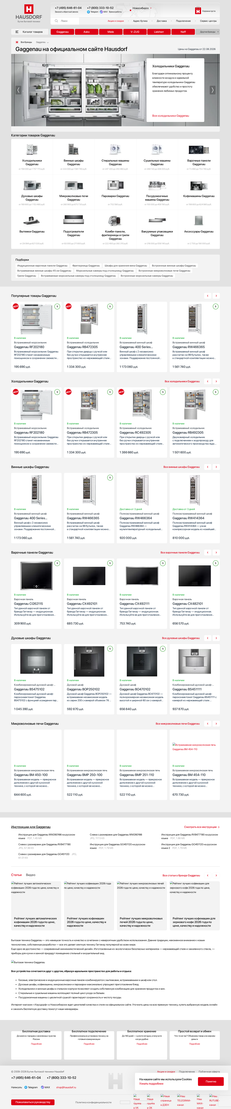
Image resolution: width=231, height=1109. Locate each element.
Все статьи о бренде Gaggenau (181, 875)
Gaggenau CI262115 (28, 602)
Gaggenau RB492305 (189, 430)
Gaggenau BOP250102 (83, 687)
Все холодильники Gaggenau (170, 115)
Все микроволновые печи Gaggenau (178, 723)
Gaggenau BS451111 (192, 687)
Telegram (94, 12)
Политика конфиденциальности (93, 1102)
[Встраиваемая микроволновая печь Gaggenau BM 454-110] (195, 748)
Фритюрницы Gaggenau (86, 265)
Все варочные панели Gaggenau (180, 552)
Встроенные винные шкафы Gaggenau (174, 265)
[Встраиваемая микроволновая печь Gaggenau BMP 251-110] (142, 748)
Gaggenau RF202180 (30, 345)
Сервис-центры (208, 21)
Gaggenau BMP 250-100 (87, 773)
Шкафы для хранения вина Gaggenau (126, 265)
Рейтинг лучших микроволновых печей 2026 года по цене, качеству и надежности (142, 905)
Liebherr (159, 31)
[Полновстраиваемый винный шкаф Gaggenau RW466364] (142, 491)
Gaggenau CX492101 (82, 602)
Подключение (183, 21)
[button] (18, 90)
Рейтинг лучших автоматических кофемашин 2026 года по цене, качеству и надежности (36, 905)
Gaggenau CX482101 (188, 602)
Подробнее (36, 1044)
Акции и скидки (116, 21)
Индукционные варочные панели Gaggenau (42, 265)
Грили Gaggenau (26, 275)
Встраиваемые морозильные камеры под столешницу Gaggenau (78, 275)
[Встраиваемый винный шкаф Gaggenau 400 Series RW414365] (142, 320)
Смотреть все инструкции (200, 827)
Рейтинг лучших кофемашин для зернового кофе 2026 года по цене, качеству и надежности (195, 905)
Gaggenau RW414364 (192, 516)
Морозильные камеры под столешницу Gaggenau (105, 270)
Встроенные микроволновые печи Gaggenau (164, 270)
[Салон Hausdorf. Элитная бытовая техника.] (17, 42)
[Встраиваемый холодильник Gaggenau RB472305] (89, 320)
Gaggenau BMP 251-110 (140, 773)
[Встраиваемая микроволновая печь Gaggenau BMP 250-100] (89, 748)
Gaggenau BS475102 (34, 687)
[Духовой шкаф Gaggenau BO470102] (142, 662)
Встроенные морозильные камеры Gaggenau (147, 275)
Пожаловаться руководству (33, 1102)
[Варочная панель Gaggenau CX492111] (142, 576)
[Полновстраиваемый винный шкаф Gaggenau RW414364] (195, 491)
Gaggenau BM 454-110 (193, 773)
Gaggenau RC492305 (136, 430)
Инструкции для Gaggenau (31, 827)
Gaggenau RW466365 (189, 345)
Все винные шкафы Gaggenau (182, 467)
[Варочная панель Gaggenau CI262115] (36, 576)
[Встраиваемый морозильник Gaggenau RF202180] (36, 320)
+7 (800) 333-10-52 (100, 8)
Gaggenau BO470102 (135, 687)
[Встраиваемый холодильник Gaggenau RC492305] (142, 405)
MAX (105, 12)
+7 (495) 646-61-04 (68, 8)
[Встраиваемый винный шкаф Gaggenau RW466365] (195, 320)
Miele (111, 31)
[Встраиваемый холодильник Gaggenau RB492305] (195, 405)
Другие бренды (207, 32)
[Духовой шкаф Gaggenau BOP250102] (89, 662)
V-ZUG (135, 31)
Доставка (162, 21)
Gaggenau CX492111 (134, 602)
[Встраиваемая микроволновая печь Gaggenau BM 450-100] (36, 748)
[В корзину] (55, 366)
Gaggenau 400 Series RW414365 (136, 345)
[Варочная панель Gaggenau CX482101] (195, 576)
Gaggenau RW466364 (139, 516)
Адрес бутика (140, 21)
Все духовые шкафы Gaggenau (181, 638)
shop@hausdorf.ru (66, 1087)
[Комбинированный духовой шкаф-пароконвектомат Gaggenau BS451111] (195, 662)
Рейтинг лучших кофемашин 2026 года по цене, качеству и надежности (89, 905)
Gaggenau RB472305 (83, 345)
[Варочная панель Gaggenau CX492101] (89, 576)
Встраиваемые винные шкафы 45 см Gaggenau (44, 270)
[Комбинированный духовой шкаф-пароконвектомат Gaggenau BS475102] (36, 662)
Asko (87, 31)
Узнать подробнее (151, 1083)
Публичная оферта (209, 1071)
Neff (183, 31)
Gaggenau (62, 31)
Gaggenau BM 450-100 (34, 773)
